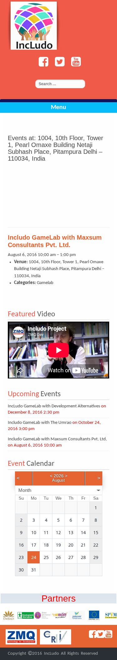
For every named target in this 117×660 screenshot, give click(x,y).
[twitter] (58, 64)
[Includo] (34, 25)
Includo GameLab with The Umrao (39, 422)
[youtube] (74, 64)
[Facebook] (42, 64)
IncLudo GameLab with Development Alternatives (54, 406)
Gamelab (45, 283)
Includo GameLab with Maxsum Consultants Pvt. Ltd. (57, 439)
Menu (58, 107)
